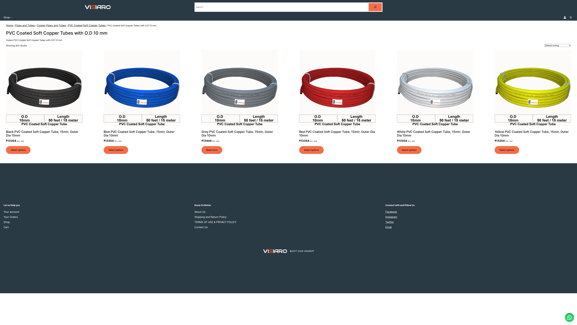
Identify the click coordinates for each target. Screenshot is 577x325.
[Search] (375, 7)
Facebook (391, 211)
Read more (211, 150)
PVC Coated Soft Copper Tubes (87, 25)
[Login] (565, 17)
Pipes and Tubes (25, 25)
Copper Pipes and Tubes (51, 25)
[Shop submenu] (11, 17)
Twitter (389, 222)
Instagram (391, 216)
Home (9, 25)
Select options (18, 150)
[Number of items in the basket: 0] (570, 17)
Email (388, 227)
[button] (569, 317)
